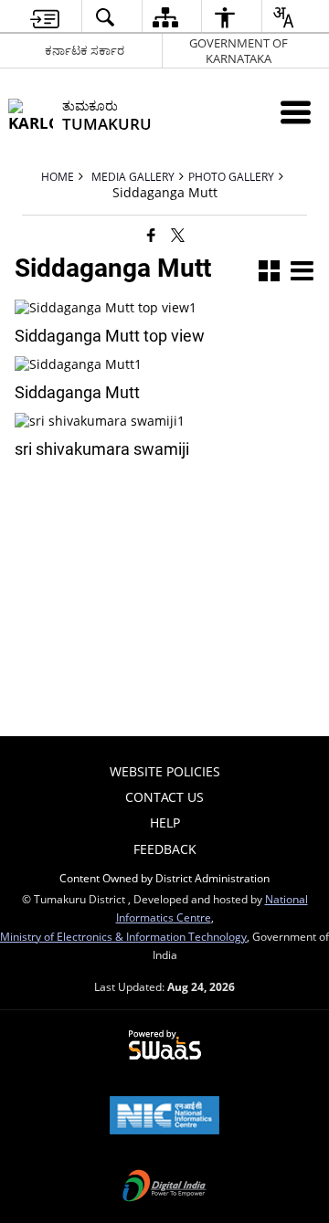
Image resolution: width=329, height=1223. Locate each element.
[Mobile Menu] (296, 112)
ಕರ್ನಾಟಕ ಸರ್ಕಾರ (84, 50)
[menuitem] (45, 17)
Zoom (158, 314)
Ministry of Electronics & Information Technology (123, 936)
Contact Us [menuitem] (164, 797)
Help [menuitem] (165, 822)
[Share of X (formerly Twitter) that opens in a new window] (177, 234)
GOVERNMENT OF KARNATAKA (238, 51)
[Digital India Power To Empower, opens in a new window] (164, 1187)
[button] (269, 273)
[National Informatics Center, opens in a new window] (164, 1117)
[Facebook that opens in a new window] (151, 234)
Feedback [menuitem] (164, 849)
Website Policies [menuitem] (165, 771)
